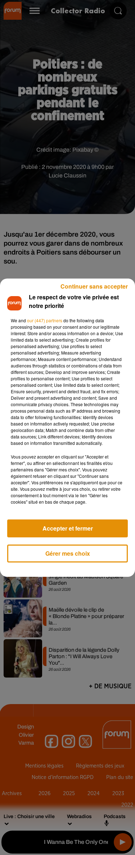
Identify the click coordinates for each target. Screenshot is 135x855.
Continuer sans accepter (94, 286)
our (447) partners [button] (44, 320)
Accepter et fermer (67, 528)
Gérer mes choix (67, 553)
